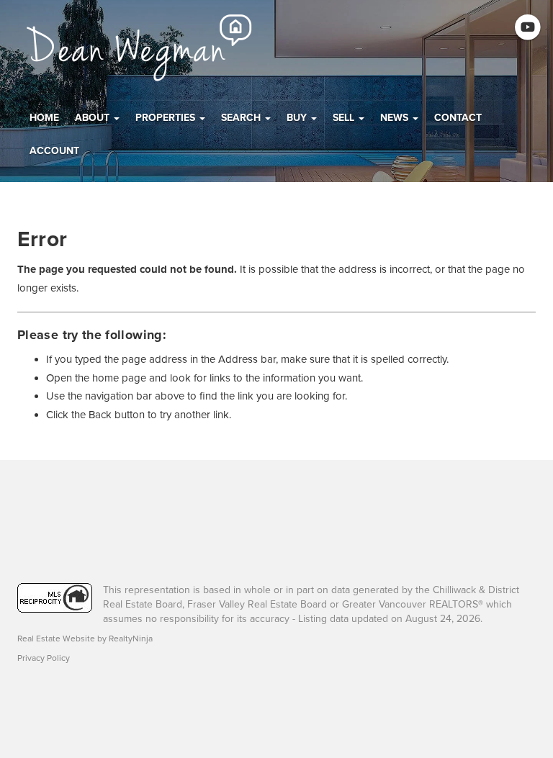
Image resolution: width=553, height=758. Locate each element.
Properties (166, 118)
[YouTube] (528, 28)
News (395, 118)
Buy (298, 118)
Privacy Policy (43, 658)
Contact (458, 118)
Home (44, 118)
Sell (345, 118)
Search (242, 118)
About (93, 118)
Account (54, 151)
